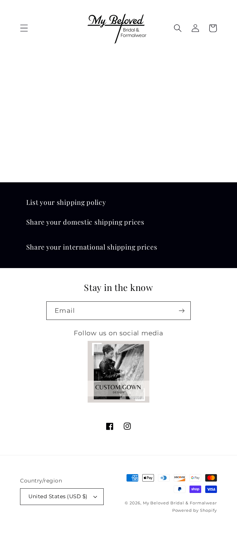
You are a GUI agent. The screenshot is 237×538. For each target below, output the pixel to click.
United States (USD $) (58, 496)
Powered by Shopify (194, 510)
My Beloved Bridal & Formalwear (180, 502)
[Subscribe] (181, 310)
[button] (24, 28)
